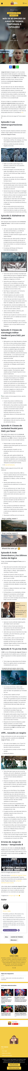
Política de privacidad (7, 1055)
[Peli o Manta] (14, 3)
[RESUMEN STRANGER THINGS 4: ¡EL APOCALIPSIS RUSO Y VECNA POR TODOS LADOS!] (7, 992)
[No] (26, 1064)
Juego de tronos (11, 13)
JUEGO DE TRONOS (17, 937)
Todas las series (13, 15)
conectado (14, 978)
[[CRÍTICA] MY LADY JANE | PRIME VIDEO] (7, 1008)
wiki (22, 112)
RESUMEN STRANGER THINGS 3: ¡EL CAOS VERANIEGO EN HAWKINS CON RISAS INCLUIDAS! (21, 999)
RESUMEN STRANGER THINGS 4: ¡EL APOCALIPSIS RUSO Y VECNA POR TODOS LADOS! (6, 1000)
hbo (7, 937)
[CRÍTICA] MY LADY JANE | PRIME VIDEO (6, 1014)
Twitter (16, 895)
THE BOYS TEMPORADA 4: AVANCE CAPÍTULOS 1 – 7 (21, 1015)
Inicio (12, 10)
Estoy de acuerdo (14, 1064)
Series (16, 10)
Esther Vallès (13, 40)
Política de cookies (6, 1053)
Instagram (11, 895)
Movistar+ (14, 940)
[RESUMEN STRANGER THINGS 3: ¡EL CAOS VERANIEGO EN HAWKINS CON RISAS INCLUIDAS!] (21, 992)
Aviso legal (4, 1051)
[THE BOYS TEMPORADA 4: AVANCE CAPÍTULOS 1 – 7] (21, 1008)
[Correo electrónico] (19, 930)
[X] (13, 968)
